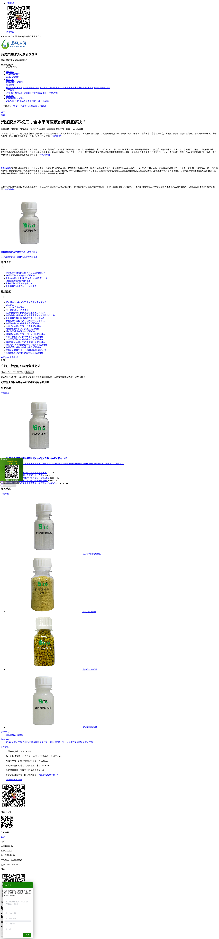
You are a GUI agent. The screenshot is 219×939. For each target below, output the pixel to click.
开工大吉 (10, 305)
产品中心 (10, 80)
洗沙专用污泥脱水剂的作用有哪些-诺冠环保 (25, 342)
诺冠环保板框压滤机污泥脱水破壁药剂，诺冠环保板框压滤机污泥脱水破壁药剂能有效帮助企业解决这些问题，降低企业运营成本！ (65, 464)
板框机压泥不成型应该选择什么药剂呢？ (19, 252)
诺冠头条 (10, 101)
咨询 (3, 837)
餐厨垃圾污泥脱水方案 (50, 88)
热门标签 (18, 780)
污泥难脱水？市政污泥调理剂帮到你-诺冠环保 (26, 345)
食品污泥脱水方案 (31, 88)
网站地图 (10, 32)
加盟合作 (47, 93)
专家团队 (27, 93)
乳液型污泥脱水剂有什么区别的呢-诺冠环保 (25, 334)
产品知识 (45, 101)
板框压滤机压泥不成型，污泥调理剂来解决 (25, 321)
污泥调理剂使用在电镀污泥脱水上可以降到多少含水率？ (31, 315)
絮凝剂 (20, 82)
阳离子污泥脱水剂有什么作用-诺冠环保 (23, 326)
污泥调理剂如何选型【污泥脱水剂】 (22, 286)
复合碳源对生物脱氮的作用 (18, 281)
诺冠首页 (10, 72)
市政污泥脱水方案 (14, 88)
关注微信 (10, 3)
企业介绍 (10, 93)
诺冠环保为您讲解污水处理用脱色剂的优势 (25, 313)
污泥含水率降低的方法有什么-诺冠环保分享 (25, 273)
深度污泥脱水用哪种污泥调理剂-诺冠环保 (24, 353)
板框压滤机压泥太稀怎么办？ (19, 283)
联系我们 (55, 93)
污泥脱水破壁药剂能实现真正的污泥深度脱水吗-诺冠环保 (36, 458)
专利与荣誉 (37, 93)
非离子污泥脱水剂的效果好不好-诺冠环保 (24, 339)
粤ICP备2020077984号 (48, 775)
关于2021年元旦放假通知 (17, 310)
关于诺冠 (10, 90)
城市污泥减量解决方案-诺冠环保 (20, 331)
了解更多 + (6, 393)
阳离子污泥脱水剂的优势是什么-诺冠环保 (24, 337)
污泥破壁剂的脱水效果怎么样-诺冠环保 (23, 347)
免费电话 (14, 357)
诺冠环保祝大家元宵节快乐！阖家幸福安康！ (26, 302)
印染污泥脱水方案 (85, 88)
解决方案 (10, 85)
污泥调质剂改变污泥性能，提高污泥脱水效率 (26, 473)
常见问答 (36, 101)
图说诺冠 (19, 93)
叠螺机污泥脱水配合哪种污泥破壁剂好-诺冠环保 (28, 478)
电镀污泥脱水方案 (102, 88)
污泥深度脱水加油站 (15, 98)
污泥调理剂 (11, 82)
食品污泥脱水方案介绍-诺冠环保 (20, 275)
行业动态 (19, 101)
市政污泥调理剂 (13, 77)
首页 (15, 106)
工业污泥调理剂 (13, 74)
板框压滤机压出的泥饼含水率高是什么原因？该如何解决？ (32, 483)
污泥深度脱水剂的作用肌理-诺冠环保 (22, 323)
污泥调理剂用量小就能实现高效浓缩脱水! (19, 257)
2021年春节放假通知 (15, 307)
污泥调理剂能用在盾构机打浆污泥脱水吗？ (25, 318)
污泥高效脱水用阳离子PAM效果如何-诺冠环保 (27, 278)
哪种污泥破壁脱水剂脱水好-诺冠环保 (22, 329)
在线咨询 (5, 357)
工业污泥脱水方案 (68, 88)
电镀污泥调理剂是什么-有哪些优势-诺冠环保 (26, 350)
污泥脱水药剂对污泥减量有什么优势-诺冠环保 (27, 481)
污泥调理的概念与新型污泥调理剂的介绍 (24, 475)
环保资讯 (27, 101)
